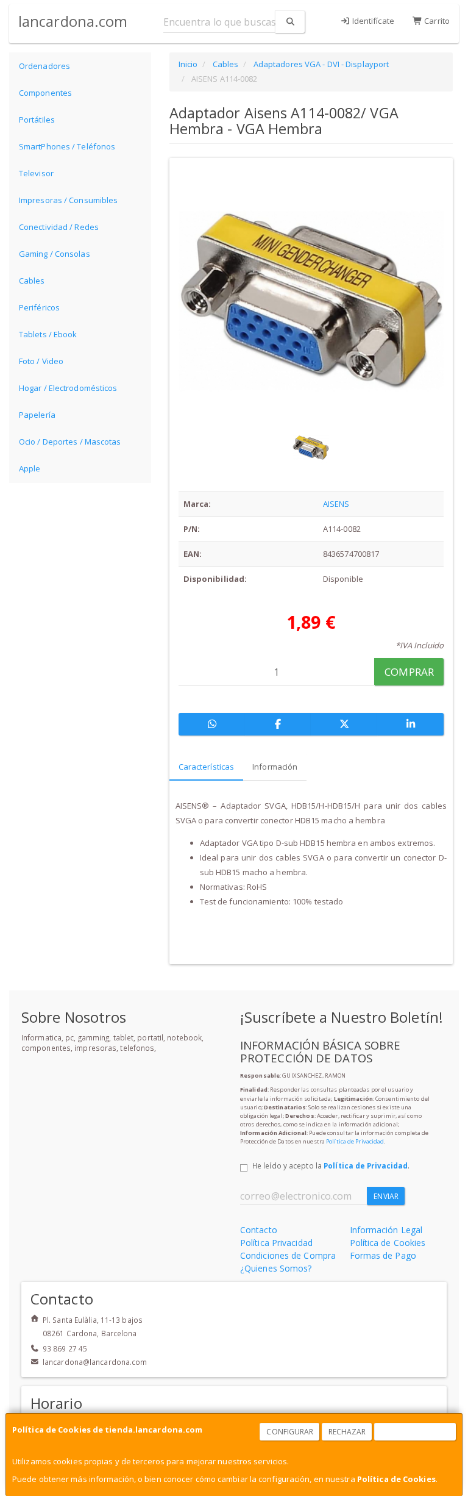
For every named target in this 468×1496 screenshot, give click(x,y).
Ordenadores (44, 65)
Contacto (258, 1230)
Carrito (436, 20)
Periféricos (39, 307)
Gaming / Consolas (54, 253)
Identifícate (372, 20)
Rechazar (347, 1431)
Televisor (36, 173)
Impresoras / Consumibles (68, 200)
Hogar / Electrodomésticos (68, 387)
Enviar (386, 1196)
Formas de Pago (383, 1255)
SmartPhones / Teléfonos (67, 146)
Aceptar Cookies (415, 1431)
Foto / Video (41, 361)
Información (274, 766)
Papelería (37, 414)
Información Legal (386, 1230)
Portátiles (37, 119)
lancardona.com (72, 21)
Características (207, 766)
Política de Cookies (396, 1478)
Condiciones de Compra (288, 1255)
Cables (32, 280)
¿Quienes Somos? (276, 1268)
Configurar (289, 1431)
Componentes (45, 92)
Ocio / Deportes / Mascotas (70, 441)
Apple (30, 468)
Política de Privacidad (355, 1141)
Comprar (409, 672)
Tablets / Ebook (48, 334)
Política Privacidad (276, 1242)
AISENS (336, 503)
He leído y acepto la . (331, 1165)
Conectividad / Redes (59, 226)
